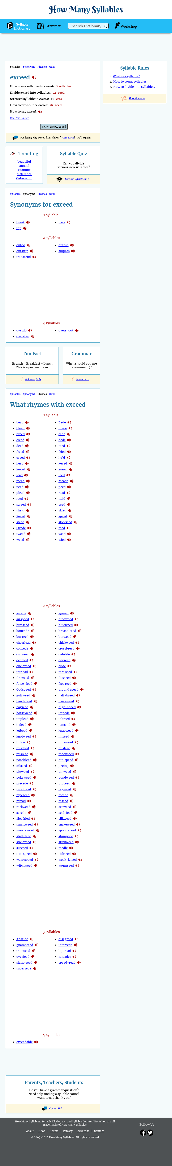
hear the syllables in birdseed (32, 625)
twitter (150, 1133)
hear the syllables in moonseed (77, 754)
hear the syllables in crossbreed (77, 648)
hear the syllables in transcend (34, 257)
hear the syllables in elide (69, 666)
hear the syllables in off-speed (76, 760)
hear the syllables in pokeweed (34, 777)
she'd (20, 510)
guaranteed (24, 945)
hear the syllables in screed (29, 504)
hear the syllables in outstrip (31, 251)
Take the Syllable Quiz (77, 179)
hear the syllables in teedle (71, 848)
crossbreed (66, 648)
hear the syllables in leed (68, 475)
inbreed (64, 719)
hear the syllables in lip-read (74, 951)
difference (24, 174)
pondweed (66, 777)
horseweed (24, 713)
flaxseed (65, 678)
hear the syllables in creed (27, 440)
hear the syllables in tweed (28, 534)
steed (20, 522)
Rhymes (42, 66)
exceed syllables (34, 77)
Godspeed (23, 689)
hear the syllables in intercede (75, 945)
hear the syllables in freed (27, 452)
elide (62, 666)
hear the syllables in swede (29, 528)
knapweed (66, 730)
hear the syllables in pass (68, 222)
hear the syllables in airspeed (32, 619)
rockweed (23, 807)
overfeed (22, 957)
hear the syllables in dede (69, 440)
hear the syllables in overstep (32, 336)
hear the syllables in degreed (74, 660)
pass (62, 222)
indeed (21, 725)
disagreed (66, 939)
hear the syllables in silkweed (75, 819)
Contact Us (68, 137)
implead (22, 719)
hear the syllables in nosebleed (34, 760)
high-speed (67, 707)
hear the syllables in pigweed (32, 772)
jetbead (21, 730)
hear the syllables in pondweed (77, 777)
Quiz (52, 66)
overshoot (66, 330)
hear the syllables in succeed (31, 848)
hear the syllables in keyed (70, 463)
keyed (63, 463)
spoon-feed (67, 830)
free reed (65, 684)
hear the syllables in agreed (72, 613)
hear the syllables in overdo (30, 330)
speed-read (67, 962)
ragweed (65, 789)
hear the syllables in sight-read (35, 962)
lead (19, 475)
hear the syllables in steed (27, 522)
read (62, 493)
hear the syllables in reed (26, 499)
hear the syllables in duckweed (34, 666)
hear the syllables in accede (29, 613)
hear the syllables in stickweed (34, 842)
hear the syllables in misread (31, 754)
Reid (62, 499)
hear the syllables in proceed (73, 783)
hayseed (22, 707)
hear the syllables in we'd (69, 534)
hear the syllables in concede (31, 648)
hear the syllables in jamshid (74, 725)
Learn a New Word (54, 127)
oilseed (21, 766)
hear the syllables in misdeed (32, 748)
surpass (64, 251)
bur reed (22, 637)
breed (20, 434)
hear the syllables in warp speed (36, 860)
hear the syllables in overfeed (32, 957)
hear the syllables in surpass (73, 251)
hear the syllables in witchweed (35, 865)
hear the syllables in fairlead (31, 672)
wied (62, 540)
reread (21, 801)
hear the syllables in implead (32, 719)
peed (62, 487)
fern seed (65, 672)
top (18, 228)
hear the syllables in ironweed (33, 951)
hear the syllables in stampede (76, 836)
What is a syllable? (126, 76)
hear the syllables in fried (69, 452)
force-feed (24, 684)
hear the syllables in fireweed (32, 678)
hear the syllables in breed (28, 434)
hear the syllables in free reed (75, 684)
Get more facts (32, 379)
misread (22, 754)
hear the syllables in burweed (74, 637)
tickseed (65, 854)
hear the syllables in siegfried (33, 819)
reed (19, 499)
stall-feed (23, 836)
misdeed (22, 748)
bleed (20, 428)
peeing (64, 766)
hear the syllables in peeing (72, 766)
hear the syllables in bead (27, 422)
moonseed (66, 754)
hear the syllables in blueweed (76, 625)
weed (20, 540)
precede (22, 783)
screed (21, 504)
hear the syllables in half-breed (78, 695)
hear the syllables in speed (70, 516)
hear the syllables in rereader (74, 957)
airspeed (22, 619)
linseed (64, 736)
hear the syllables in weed (27, 540)
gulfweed (23, 695)
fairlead (22, 672)
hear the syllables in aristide (31, 939)
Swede (21, 528)
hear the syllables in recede (71, 795)
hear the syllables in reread (29, 801)
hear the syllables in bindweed (76, 619)
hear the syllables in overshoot (76, 330)
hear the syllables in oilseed (30, 766)
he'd (62, 457)
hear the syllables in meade (71, 481)
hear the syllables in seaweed (74, 807)
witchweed (24, 865)
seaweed (65, 807)
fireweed (22, 678)
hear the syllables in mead (28, 481)
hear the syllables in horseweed (35, 713)
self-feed (65, 813)
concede (22, 648)
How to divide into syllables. (134, 87)
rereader (65, 957)
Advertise (83, 1130)
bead (19, 422)
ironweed (23, 951)
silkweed (65, 818)
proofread (23, 789)
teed (62, 528)
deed (19, 446)
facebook (143, 1133)
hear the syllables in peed (69, 487)
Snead (20, 516)
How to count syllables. (130, 81)
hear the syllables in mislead (73, 748)
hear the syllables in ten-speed (35, 854)
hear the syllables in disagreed (76, 939)
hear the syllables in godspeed (34, 689)
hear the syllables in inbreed (73, 719)
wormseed (66, 865)
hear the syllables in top (24, 228)
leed (62, 475)
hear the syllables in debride (73, 654)
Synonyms (29, 66)
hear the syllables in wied (69, 540)
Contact (99, 1130)
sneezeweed (25, 830)
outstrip (22, 251)
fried (62, 452)
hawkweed (66, 701)
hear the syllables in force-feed (35, 684)
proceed (64, 783)
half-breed (67, 695)
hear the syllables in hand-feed (35, 701)
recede (63, 795)
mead (20, 481)
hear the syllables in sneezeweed (37, 830)
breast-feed (67, 631)
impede (64, 713)
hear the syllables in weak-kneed (80, 860)
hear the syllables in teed (68, 528)
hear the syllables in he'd (68, 458)
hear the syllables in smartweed (36, 824)
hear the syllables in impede (73, 713)
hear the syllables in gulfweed (33, 695)
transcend (23, 257)
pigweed (22, 772)
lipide (20, 742)
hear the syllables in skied (69, 510)
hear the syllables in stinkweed (77, 842)
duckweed (23, 666)
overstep (22, 336)
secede (21, 813)
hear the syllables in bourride (32, 631)
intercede (65, 945)
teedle (63, 848)
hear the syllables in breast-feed (79, 631)
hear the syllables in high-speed (79, 707)
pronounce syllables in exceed (40, 112)
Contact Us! (55, 1108)
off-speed (66, 760)
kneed (63, 469)
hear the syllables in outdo (28, 245)
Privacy (68, 1130)
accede (21, 613)
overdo (21, 330)
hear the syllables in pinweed (74, 772)
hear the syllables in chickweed (77, 643)
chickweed (66, 642)
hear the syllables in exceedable (36, 1042)
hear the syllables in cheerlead (34, 643)
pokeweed (23, 777)
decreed (22, 660)
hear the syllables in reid (68, 499)
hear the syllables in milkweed (76, 742)
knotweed (23, 736)
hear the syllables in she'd (27, 510)
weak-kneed (68, 860)
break (20, 222)
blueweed (66, 625)
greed (20, 457)
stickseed (65, 522)
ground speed (68, 689)
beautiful (24, 161)
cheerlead (23, 642)
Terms (54, 1130)
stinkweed (66, 842)
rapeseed (23, 795)
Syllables (15, 194)
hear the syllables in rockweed (33, 807)
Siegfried (23, 818)
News (41, 1130)
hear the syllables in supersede (34, 968)
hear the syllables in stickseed (75, 522)
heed (19, 463)
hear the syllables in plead (28, 493)
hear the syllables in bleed (28, 428)
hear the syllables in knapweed (76, 731)
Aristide (22, 939)
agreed (64, 613)
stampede (66, 836)
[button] (105, 26)
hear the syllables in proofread (34, 789)
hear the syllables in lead (26, 475)
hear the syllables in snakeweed (78, 824)
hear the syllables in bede (69, 422)
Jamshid (64, 725)
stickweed (23, 842)
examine (24, 170)
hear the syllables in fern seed (75, 672)
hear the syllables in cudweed (32, 654)
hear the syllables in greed (28, 458)
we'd (62, 534)
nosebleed (23, 760)
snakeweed (67, 824)
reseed (63, 801)
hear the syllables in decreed (31, 660)
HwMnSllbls (86, 9)
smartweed (24, 824)
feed (62, 446)
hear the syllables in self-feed (75, 813)
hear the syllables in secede (29, 813)
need (19, 487)
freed (20, 452)
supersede (23, 968)
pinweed (65, 772)
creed (20, 440)
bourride (22, 631)
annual (24, 166)
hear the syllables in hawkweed (77, 701)
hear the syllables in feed (68, 446)
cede (62, 434)
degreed (64, 660)
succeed (22, 848)
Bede (62, 422)
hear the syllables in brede (70, 428)
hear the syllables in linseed (72, 736)
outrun (64, 245)
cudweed (22, 654)
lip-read (65, 951)
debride (64, 654)
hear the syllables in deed (27, 446)
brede (63, 428)
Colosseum (24, 178)
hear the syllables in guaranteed (36, 945)
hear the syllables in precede (31, 783)
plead (20, 493)
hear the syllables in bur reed (32, 637)
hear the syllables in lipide (28, 742)
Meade (63, 481)
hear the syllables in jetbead (30, 731)
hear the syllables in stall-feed (34, 836)
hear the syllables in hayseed (31, 707)
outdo (20, 245)
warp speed (24, 860)
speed (63, 516)
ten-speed (24, 854)
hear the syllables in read (68, 493)
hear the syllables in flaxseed (74, 678)
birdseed (22, 625)
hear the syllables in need (27, 487)
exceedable (24, 1042)
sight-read (24, 962)
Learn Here (81, 379)
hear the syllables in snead (28, 516)
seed (62, 504)
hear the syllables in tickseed (74, 854)
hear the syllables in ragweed (74, 789)
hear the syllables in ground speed (81, 689)
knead (20, 469)
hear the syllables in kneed (70, 469)
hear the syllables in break (28, 222)
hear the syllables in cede (68, 434)
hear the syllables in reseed (71, 801)
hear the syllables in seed (68, 504)
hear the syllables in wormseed (77, 865)
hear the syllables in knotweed (34, 736)
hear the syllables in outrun (72, 245)
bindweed (66, 619)
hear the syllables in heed (27, 463)
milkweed (66, 742)
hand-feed (24, 701)
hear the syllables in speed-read (79, 962)
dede (62, 440)
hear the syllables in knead (28, 469)
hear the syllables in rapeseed (33, 795)
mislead (64, 748)
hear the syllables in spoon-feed (79, 830)
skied (62, 510)
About (30, 1130)
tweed (20, 534)
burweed (65, 637)
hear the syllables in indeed (29, 725)
